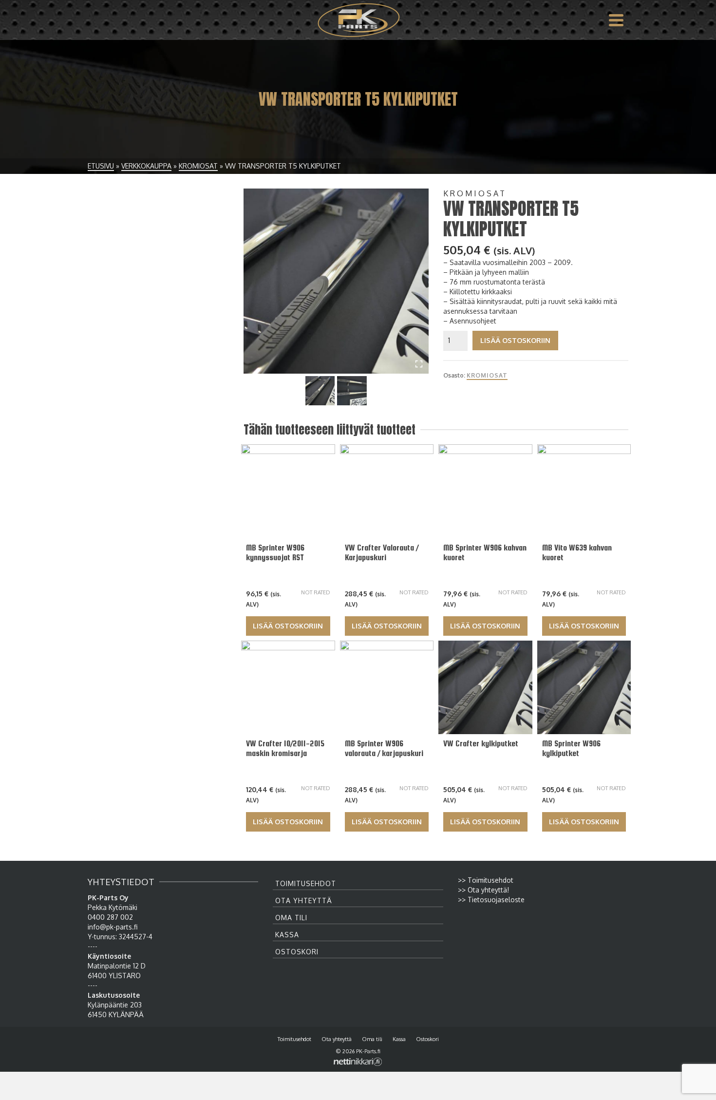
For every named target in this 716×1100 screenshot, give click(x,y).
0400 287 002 (110, 917)
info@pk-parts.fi (112, 927)
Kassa (287, 934)
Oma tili (291, 917)
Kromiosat (487, 375)
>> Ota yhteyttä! (483, 890)
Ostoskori (297, 952)
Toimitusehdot (305, 883)
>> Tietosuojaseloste (491, 899)
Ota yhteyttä (303, 900)
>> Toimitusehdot (485, 880)
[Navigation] (616, 20)
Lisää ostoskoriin (515, 340)
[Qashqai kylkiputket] (336, 281)
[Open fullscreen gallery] (419, 364)
